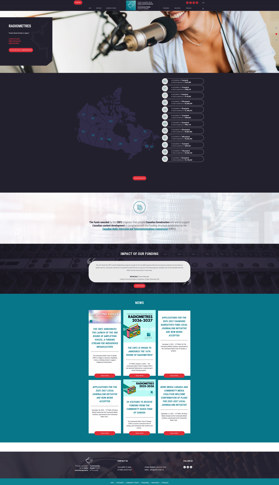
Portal (78, 2)
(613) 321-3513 (161, 467)
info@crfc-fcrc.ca (157, 470)
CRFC (90, 8)
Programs (166, 8)
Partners (98, 8)
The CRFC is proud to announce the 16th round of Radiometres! (139, 351)
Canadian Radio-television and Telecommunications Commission (135, 228)
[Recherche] (187, 3)
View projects (139, 178)
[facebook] (190, 3)
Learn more (139, 286)
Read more (105, 375)
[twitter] (194, 3)
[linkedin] (197, 3)
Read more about (20, 50)
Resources (177, 8)
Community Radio (111, 8)
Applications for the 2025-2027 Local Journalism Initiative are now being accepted (104, 394)
